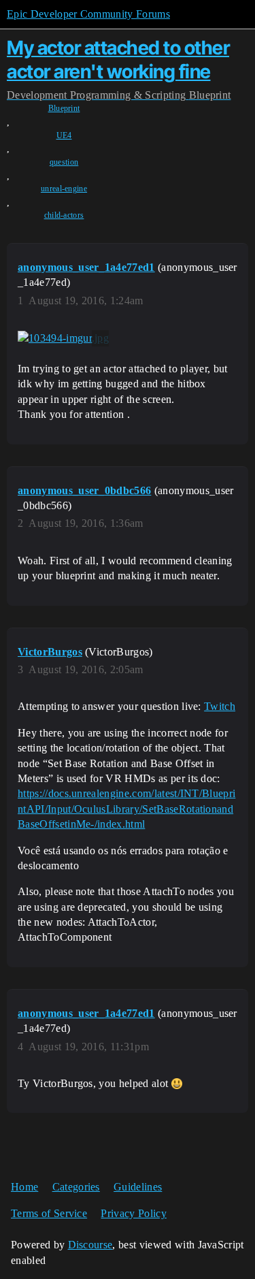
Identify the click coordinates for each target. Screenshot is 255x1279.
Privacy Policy (133, 1213)
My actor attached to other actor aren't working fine (118, 59)
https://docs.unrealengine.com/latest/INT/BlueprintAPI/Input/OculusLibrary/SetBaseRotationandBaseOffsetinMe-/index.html (126, 809)
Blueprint (64, 108)
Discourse (90, 1244)
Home (24, 1187)
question (64, 162)
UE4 (64, 135)
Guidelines (138, 1187)
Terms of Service (49, 1213)
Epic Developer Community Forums (88, 14)
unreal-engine (64, 188)
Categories (76, 1187)
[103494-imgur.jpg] (63, 338)
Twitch (219, 706)
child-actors (64, 215)
